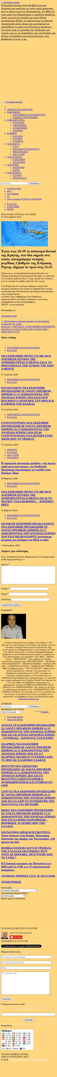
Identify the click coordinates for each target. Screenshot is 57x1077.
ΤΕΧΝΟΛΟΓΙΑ (14, 157)
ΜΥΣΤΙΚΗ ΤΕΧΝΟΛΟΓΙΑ (26, 149)
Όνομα (5, 588)
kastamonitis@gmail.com (28, 699)
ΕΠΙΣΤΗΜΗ (19, 159)
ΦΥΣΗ (16, 170)
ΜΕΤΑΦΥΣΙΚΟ (20, 151)
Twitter (13, 316)
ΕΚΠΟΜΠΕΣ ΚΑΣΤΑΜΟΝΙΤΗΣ (29, 115)
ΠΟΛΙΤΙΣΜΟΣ (14, 173)
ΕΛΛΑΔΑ (18, 136)
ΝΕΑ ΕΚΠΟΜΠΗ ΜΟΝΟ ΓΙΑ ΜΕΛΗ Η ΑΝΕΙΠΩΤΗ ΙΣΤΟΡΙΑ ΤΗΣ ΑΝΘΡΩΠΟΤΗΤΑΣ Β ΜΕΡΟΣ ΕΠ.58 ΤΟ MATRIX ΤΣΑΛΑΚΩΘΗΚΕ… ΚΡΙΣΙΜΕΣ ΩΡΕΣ (27, 498)
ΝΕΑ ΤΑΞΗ (19, 154)
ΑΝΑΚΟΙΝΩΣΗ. (11, 881)
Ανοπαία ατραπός (40, 1059)
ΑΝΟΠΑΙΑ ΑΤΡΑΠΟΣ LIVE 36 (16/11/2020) (28, 875)
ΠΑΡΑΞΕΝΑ (13, 144)
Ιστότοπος (6, 599)
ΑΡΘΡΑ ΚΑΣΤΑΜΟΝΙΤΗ (20, 109)
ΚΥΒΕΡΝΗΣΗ (20, 128)
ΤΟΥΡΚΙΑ (18, 141)
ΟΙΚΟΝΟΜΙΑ (20, 125)
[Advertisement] (28, 70)
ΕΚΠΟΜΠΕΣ (13, 112)
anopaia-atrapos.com (20, 1059)
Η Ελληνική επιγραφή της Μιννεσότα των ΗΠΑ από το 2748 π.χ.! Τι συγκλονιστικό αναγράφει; (26, 866)
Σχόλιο (5, 564)
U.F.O (16, 146)
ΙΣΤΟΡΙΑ (17, 175)
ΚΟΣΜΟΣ (12, 133)
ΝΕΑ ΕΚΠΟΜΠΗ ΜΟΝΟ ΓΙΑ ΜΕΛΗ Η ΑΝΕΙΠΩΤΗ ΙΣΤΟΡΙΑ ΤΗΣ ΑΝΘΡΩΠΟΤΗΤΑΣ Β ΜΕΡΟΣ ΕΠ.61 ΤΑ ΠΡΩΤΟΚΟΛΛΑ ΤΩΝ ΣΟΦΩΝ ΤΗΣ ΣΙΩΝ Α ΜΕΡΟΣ (27, 362)
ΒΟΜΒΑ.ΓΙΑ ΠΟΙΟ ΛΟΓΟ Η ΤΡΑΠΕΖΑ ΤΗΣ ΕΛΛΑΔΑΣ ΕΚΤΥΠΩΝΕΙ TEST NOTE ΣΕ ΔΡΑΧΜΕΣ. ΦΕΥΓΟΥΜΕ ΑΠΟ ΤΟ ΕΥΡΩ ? (27, 852)
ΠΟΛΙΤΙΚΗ (18, 123)
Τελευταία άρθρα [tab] (15, 717)
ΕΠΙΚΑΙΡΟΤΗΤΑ (16, 120)
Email (4, 594)
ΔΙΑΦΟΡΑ (18, 130)
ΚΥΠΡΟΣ (18, 138)
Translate (44, 712)
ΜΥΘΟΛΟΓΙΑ (20, 178)
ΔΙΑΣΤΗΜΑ (19, 162)
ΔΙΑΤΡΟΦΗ (13, 165)
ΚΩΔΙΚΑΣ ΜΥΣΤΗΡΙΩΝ (25, 117)
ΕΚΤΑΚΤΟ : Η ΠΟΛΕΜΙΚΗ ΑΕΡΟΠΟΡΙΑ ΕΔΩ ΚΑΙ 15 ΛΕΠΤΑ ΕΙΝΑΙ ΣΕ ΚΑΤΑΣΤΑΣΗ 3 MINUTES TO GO (28, 329)
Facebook (5, 316)
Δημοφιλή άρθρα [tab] (15, 719)
